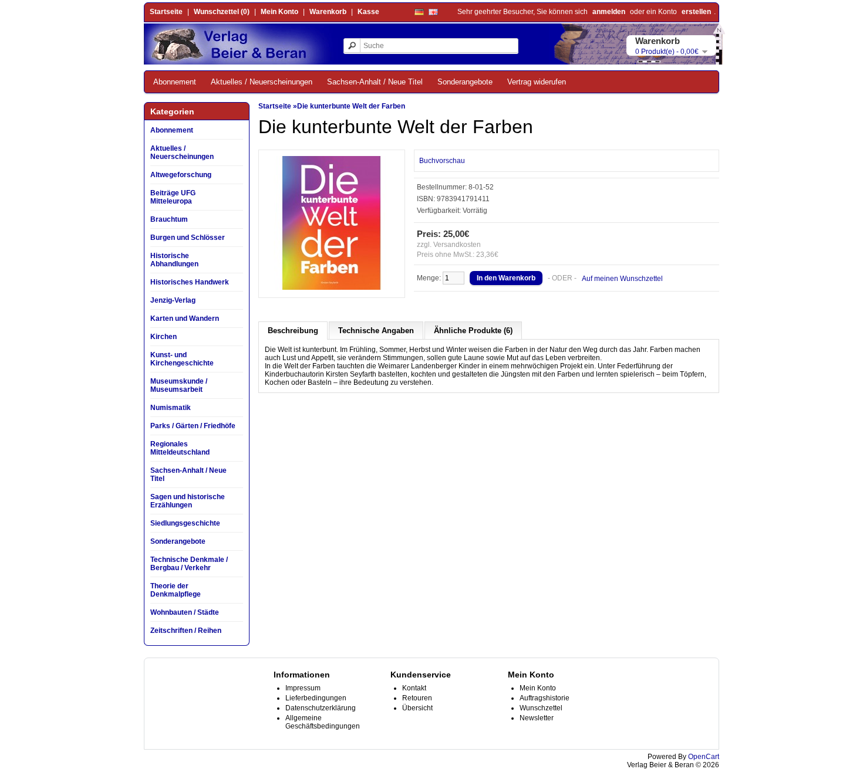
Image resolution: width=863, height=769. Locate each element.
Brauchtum (169, 219)
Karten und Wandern (184, 318)
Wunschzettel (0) (222, 12)
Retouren (417, 698)
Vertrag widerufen (536, 81)
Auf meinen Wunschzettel (622, 279)
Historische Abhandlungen (174, 260)
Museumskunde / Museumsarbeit (178, 385)
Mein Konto (279, 12)
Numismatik (170, 408)
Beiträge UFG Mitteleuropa (172, 197)
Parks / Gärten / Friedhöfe (192, 426)
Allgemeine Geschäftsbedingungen (322, 722)
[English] (433, 12)
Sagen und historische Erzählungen (187, 501)
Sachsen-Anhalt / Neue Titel (375, 81)
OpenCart (703, 757)
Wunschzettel (541, 708)
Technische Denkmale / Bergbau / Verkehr (189, 563)
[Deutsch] (419, 12)
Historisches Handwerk (189, 282)
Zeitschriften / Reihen (185, 630)
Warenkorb (327, 12)
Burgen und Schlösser (187, 237)
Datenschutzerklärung (320, 708)
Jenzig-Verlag (172, 300)
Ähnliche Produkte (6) (473, 330)
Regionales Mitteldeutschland (180, 448)
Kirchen (163, 337)
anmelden (608, 12)
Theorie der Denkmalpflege (175, 590)
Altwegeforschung (180, 175)
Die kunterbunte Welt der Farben (351, 106)
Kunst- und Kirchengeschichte (182, 359)
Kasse (368, 12)
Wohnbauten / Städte (184, 612)
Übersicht (417, 708)
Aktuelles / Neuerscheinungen (261, 81)
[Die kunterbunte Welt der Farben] (332, 287)
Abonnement (174, 81)
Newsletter (537, 718)
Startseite (166, 12)
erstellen (696, 12)
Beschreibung (293, 330)
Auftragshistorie (544, 698)
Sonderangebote (465, 81)
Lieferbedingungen (315, 698)
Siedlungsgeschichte (185, 523)
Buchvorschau (442, 161)
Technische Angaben (376, 330)
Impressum (303, 688)
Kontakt (414, 688)
